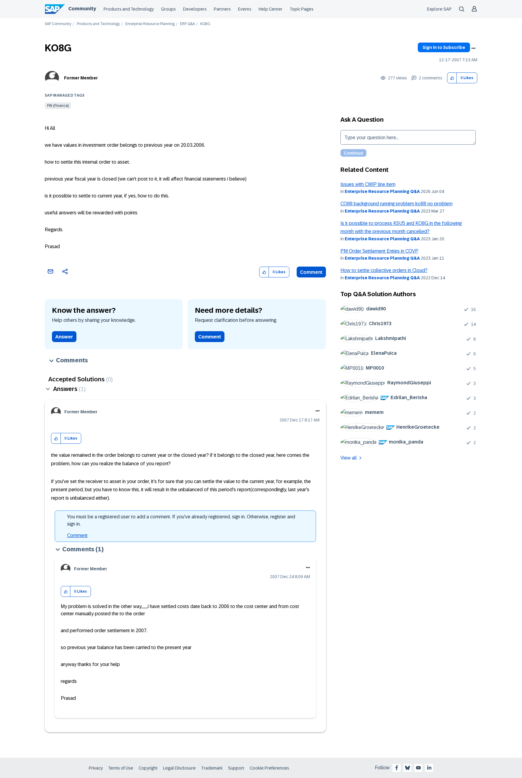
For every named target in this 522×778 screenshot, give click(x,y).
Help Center (270, 9)
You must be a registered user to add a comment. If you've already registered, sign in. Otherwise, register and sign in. (181, 520)
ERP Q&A (187, 24)
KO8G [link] (205, 24)
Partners (222, 9)
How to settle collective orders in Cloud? (383, 270)
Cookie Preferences (269, 768)
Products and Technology (129, 9)
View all (348, 457)
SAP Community (58, 24)
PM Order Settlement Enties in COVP (379, 251)
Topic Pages (302, 9)
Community (82, 8)
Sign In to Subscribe (444, 47)
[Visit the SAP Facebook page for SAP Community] (396, 767)
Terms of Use (120, 768)
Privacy (96, 768)
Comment (311, 272)
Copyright (148, 768)
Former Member (81, 77)
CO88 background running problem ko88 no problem (396, 203)
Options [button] (473, 48)
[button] (452, 78)
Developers (195, 9)
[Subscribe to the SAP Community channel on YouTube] (418, 767)
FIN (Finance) (58, 106)
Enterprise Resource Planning (150, 24)
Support (236, 768)
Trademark (212, 768)
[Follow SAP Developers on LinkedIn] (429, 767)
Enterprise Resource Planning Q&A (382, 191)
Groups (168, 9)
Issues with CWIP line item (367, 184)
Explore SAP (439, 9)
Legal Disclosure (179, 768)
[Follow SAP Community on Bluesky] (407, 767)
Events (244, 9)
